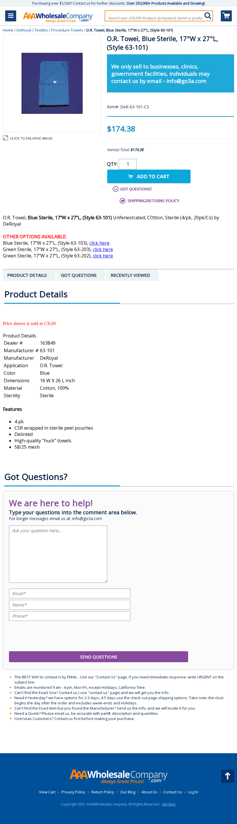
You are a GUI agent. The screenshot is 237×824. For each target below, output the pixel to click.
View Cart (47, 792)
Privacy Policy (73, 792)
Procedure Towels (67, 30)
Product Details (19, 336)
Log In (193, 792)
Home (8, 30)
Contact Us (172, 792)
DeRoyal (23, 30)
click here (99, 243)
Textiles (41, 30)
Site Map (169, 804)
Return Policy (102, 792)
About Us (149, 792)
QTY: (113, 164)
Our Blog (127, 792)
